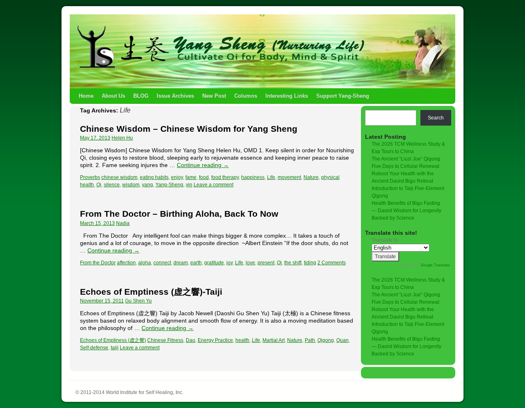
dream (180, 263)
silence (112, 185)
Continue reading (203, 165)
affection (126, 263)
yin (189, 185)
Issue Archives (175, 96)
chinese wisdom (119, 177)
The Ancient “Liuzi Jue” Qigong (406, 159)
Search (436, 118)
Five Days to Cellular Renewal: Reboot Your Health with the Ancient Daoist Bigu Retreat (406, 173)
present (266, 263)
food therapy (225, 177)
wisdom (130, 185)
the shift (292, 263)
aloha (144, 263)
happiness (253, 177)
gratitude (214, 263)
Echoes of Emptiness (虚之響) (113, 340)
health (242, 340)
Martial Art (273, 340)
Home (86, 96)
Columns (245, 96)
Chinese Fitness (165, 340)
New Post (214, 96)
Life (271, 177)
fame (190, 177)
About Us (113, 96)
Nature (311, 177)
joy (229, 263)
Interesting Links (286, 96)
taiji (115, 348)
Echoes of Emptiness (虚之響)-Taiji (151, 291)
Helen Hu (122, 138)
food (204, 177)
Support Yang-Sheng (342, 96)
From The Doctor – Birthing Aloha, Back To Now (179, 213)
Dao (190, 340)
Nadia (123, 223)
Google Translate (435, 265)
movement (289, 177)
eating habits (154, 177)
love (250, 263)
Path (310, 340)
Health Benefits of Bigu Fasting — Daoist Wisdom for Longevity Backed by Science (406, 210)
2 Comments (331, 263)
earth (196, 263)
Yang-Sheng (169, 185)
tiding (310, 263)
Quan (342, 340)
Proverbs (90, 177)
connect (162, 263)
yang (147, 185)
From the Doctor (98, 263)
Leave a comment (213, 185)
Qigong (325, 340)
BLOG (140, 96)
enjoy (177, 177)
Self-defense (94, 348)
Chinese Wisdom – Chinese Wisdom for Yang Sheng (188, 128)
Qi (98, 185)
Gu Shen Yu (138, 301)
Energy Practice (215, 340)
